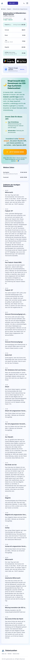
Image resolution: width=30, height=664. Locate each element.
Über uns (4, 653)
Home (4, 9)
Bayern (9, 9)
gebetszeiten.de (10, 659)
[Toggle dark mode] (24, 3)
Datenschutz (16, 653)
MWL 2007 (12, 3)
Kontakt (10, 653)
